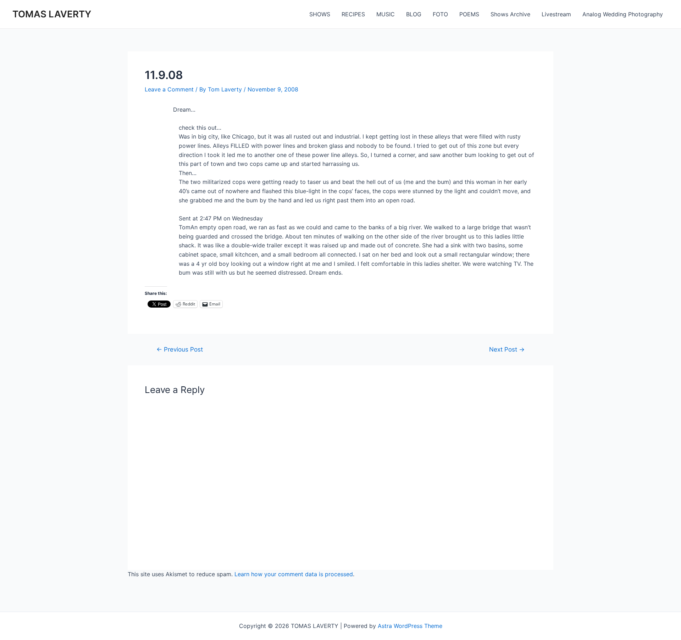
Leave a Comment (169, 89)
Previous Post (179, 349)
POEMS (469, 14)
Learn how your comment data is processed (293, 574)
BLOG (413, 14)
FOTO (440, 14)
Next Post (507, 349)
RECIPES (353, 14)
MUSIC (385, 14)
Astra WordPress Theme (410, 625)
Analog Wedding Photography (622, 14)
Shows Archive (510, 14)
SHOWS (319, 14)
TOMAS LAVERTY (51, 14)
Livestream (556, 14)
